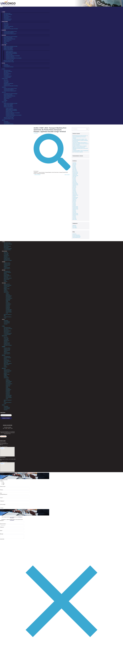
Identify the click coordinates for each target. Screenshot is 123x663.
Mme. (4, 483)
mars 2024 (74, 191)
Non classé (74, 226)
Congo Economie (7, 27)
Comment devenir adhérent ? (9, 32)
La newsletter (6, 25)
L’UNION (3, 241)
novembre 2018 (75, 213)
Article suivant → (67, 174)
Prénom (1, 489)
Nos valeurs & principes (8, 14)
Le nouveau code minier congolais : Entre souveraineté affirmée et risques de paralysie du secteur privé (80, 140)
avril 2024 (74, 190)
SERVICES (4, 35)
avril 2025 (74, 180)
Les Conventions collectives (8, 66)
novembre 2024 (75, 183)
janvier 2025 (75, 182)
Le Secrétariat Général (8, 76)
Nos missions (6, 15)
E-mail (1, 497)
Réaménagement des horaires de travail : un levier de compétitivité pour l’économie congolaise (80, 136)
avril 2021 (74, 204)
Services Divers (6, 41)
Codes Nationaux (7, 65)
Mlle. (3, 484)
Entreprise (2, 520)
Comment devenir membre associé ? (10, 33)
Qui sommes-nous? (7, 13)
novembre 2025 (75, 173)
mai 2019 (74, 210)
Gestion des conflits (9, 54)
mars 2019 (74, 212)
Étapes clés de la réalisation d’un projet (10, 46)
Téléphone (2, 527)
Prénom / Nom (3, 486)
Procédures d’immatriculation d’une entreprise (13, 115)
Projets (5, 42)
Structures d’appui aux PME (8, 60)
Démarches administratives (8, 49)
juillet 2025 (74, 176)
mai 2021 (74, 203)
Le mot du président (7, 20)
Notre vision (6, 252)
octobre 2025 (75, 174)
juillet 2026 (74, 164)
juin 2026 (74, 165)
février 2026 (75, 169)
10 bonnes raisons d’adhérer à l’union (10, 31)
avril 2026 (74, 167)
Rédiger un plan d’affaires (8, 48)
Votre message (2, 504)
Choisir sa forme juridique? (8, 47)
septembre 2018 (75, 214)
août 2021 (74, 199)
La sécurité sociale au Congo (9, 61)
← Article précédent (37, 174)
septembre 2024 (75, 184)
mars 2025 (74, 181)
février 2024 (75, 192)
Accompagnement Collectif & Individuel (10, 36)
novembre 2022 (75, 197)
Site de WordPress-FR (76, 237)
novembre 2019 (75, 207)
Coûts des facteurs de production (11, 53)
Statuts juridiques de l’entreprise (11, 52)
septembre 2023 (75, 195)
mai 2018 (74, 215)
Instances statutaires (7, 16)
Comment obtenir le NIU (10, 59)
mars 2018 (74, 218)
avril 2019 (74, 211)
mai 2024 (74, 189)
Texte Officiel (75, 227)
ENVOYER (2, 539)
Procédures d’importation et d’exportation (13, 55)
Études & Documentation (8, 37)
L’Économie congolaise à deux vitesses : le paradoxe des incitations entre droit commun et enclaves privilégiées (80, 143)
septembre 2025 (75, 175)
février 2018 (75, 219)
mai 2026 (74, 166)
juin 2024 (74, 188)
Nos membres (6, 247)
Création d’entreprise (9, 51)
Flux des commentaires (76, 236)
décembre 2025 (75, 172)
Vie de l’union (6, 24)
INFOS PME (4, 368)
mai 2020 (74, 205)
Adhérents (74, 225)
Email (1, 530)
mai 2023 (74, 196)
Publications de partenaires (8, 26)
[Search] (87, 129)
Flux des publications (76, 235)
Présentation (6, 64)
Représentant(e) (3, 523)
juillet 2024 (74, 187)
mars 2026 (74, 168)
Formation (5, 43)
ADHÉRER (4, 30)
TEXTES (3, 63)
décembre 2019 (75, 206)
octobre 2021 (75, 198)
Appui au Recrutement (7, 97)
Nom (1, 493)
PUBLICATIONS (5, 21)
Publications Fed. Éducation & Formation (11, 28)
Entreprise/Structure (3, 494)
